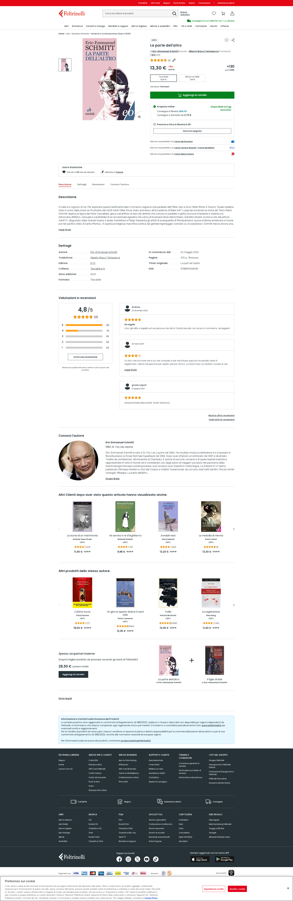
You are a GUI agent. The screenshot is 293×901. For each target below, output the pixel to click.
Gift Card (155, 3)
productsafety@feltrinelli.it (136, 740)
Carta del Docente (183, 141)
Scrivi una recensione (85, 357)
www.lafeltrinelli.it (211, 725)
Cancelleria (184, 832)
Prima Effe (123, 781)
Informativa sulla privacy (190, 777)
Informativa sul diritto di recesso (190, 771)
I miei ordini (154, 764)
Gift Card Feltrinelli (97, 769)
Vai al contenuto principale (71, 3)
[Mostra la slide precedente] (59, 528)
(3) (107, 325)
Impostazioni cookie (214, 888)
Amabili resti (168, 535)
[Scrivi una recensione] (174, 60)
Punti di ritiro (179, 3)
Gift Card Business (127, 769)
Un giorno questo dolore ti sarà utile (125, 613)
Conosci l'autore (119, 184)
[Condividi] (233, 40)
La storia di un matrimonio (82, 535)
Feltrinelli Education (218, 778)
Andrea (136, 307)
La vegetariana (211, 611)
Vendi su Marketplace (129, 773)
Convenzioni (204, 3)
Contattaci (154, 777)
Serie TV (122, 837)
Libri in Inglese (65, 828)
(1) (108, 330)
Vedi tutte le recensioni (221, 419)
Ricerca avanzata (185, 13)
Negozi (166, 3)
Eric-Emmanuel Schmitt (165, 51)
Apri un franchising (127, 760)
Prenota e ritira (95, 764)
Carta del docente (97, 777)
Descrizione (65, 184)
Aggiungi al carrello (194, 95)
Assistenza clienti (226, 3)
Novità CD (93, 824)
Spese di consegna (158, 781)
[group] (190, 21)
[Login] (232, 13)
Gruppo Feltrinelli (216, 760)
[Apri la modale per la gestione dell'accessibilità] (231, 873)
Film (121, 820)
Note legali (65, 698)
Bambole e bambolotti (159, 837)
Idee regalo (214, 820)
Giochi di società (157, 832)
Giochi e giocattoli (157, 820)
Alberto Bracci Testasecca (204, 51)
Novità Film (124, 824)
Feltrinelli (164, 86)
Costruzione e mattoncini (160, 824)
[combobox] (140, 13)
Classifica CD (95, 828)
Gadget (212, 832)
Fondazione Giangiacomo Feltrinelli (221, 773)
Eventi (192, 3)
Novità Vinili (94, 837)
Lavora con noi (65, 769)
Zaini (181, 828)
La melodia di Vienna (211, 535)
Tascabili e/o (97, 268)
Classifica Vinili (96, 841)
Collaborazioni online (129, 777)
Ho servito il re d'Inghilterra (125, 535)
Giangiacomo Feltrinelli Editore (220, 766)
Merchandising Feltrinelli (220, 824)
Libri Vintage (64, 832)
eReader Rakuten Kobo (219, 837)
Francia (119, 172)
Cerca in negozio (192, 131)
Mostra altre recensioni (221, 415)
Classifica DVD (125, 828)
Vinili (91, 832)
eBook (61, 837)
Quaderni (183, 841)
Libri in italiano (65, 820)
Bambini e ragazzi (127, 841)
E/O (154, 54)
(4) (96, 317)
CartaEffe (142, 3)
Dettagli (81, 184)
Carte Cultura (95, 773)
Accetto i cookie (237, 888)
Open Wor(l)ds (185, 837)
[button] (174, 13)
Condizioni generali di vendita (189, 764)
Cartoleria (183, 820)
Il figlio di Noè (214, 679)
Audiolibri (63, 841)
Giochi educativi (156, 828)
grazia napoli (139, 385)
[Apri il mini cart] (223, 13)
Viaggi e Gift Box (216, 828)
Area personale (156, 760)
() (169, 60)
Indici (91, 786)
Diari (181, 824)
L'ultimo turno (82, 611)
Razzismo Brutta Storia (219, 783)
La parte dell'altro (168, 679)
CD (90, 820)
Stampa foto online (98, 790)
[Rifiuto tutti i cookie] (288, 888)
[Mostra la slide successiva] (234, 528)
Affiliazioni (123, 764)
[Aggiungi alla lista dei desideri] (226, 40)
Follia (168, 611)
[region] (146, 888)
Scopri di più (112, 478)
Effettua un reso (156, 769)
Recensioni (98, 184)
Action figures (155, 841)
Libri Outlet (63, 824)
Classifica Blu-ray (127, 832)
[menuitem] (66, 26)
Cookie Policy (151, 897)
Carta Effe (93, 760)
